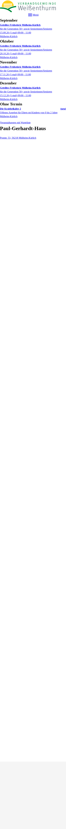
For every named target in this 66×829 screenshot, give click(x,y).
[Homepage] (33, 6)
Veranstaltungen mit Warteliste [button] (15, 122)
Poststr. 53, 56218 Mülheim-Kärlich (18, 137)
